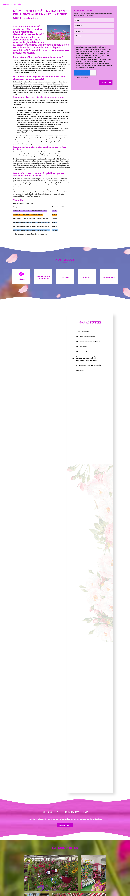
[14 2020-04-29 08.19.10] (51, 873)
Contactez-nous (64, 825)
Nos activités (64, 4)
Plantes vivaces (81, 347)
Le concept (52, 4)
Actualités (90, 4)
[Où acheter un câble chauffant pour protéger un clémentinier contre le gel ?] (58, 32)
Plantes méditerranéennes (85, 337)
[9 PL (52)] (93, 873)
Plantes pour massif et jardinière (88, 342)
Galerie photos (78, 4)
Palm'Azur (80, 370)
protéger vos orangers (52, 190)
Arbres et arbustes (82, 332)
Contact (101, 4)
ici (93, 68)
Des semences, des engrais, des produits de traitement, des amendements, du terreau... (87, 358)
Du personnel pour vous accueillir (88, 365)
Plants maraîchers (82, 352)
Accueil (41, 4)
